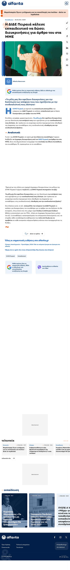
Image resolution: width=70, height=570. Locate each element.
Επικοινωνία (6, 547)
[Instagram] (60, 537)
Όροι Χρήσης (6, 544)
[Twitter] (67, 42)
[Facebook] (67, 36)
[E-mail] (67, 65)
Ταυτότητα (19, 547)
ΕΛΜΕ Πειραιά (10, 256)
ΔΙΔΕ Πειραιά (43, 139)
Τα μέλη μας (37, 118)
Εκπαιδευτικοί (22, 256)
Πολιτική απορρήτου (23, 544)
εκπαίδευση (11, 490)
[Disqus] (35, 301)
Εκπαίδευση (9, 20)
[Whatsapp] (67, 59)
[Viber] (67, 54)
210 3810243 (61, 547)
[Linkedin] (67, 48)
